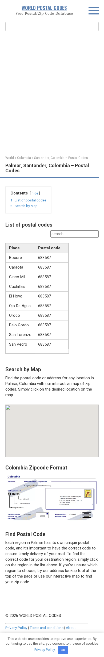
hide (35, 193)
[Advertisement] (52, 93)
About (71, 627)
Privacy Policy (16, 627)
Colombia (24, 158)
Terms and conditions (46, 627)
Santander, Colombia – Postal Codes (61, 158)
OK (63, 650)
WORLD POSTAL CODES (44, 7)
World (9, 158)
